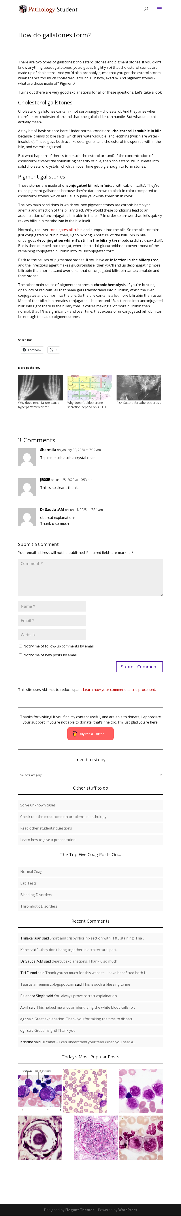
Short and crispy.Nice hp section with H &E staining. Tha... (97, 938)
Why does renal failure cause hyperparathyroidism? (38, 404)
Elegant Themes (79, 1209)
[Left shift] (141, 1138)
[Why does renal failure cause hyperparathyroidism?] (40, 387)
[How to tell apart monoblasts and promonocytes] (141, 1092)
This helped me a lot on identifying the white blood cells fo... (85, 1007)
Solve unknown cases (38, 805)
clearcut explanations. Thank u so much (84, 961)
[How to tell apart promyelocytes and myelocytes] (40, 1092)
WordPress (127, 1209)
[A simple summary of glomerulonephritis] (96, 1138)
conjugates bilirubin (66, 229)
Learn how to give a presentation (47, 839)
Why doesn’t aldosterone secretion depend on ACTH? (87, 404)
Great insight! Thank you (54, 1030)
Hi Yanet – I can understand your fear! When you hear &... (88, 1041)
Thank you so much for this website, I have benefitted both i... (96, 972)
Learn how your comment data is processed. (119, 689)
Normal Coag (31, 871)
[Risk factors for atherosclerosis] (139, 387)
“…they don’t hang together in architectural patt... (77, 949)
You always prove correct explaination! (85, 995)
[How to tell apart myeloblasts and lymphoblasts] (85, 1092)
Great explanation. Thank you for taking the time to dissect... (84, 1018)
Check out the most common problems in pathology (63, 816)
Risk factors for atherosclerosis (139, 402)
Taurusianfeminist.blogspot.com (47, 984)
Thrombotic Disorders (38, 906)
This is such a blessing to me (106, 984)
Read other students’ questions (46, 828)
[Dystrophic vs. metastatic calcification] (40, 1138)
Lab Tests (28, 883)
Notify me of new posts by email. (50, 655)
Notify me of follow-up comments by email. (58, 646)
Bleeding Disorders (36, 894)
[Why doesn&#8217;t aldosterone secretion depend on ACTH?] (89, 387)
